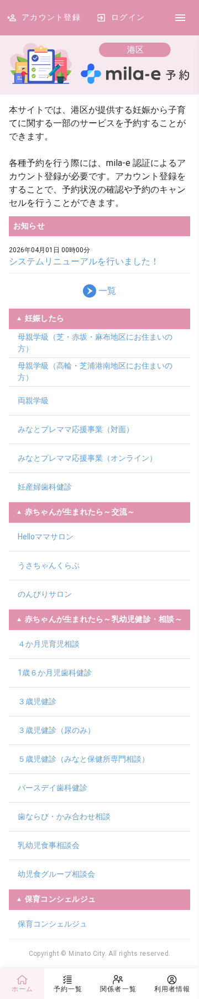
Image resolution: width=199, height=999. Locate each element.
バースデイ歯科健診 (52, 787)
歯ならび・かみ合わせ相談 (64, 816)
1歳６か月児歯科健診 (55, 672)
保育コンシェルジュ (52, 923)
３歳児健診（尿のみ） (56, 730)
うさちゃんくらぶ (49, 565)
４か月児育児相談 (49, 643)
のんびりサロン (45, 594)
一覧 (107, 290)
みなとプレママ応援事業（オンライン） (87, 458)
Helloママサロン (46, 536)
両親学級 (33, 400)
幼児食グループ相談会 (56, 874)
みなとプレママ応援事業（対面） (76, 429)
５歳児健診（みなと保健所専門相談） (83, 759)
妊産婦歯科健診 (45, 486)
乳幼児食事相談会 (49, 845)
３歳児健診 (37, 701)
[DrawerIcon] (180, 17)
